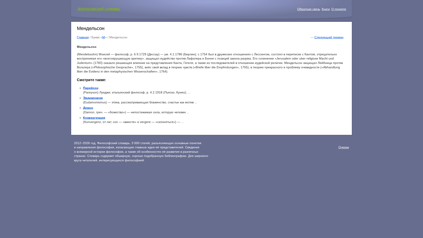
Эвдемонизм (93, 98)
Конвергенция (94, 117)
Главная (83, 37)
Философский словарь (99, 9)
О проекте (338, 9)
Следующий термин (328, 37)
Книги (326, 9)
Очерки (343, 147)
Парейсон (90, 88)
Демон (88, 108)
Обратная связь (308, 9)
